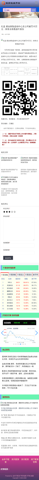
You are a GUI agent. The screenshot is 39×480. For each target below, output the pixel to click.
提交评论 (8, 258)
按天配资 (15, 459)
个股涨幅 (4, 275)
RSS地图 (23, 476)
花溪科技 (10, 285)
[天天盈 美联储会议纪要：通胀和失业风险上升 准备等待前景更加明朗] (19, 404)
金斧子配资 (5, 460)
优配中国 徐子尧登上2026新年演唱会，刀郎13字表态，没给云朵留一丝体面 (19, 135)
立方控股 (10, 309)
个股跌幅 (12, 274)
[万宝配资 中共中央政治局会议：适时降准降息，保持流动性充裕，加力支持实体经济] (9, 181)
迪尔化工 (10, 300)
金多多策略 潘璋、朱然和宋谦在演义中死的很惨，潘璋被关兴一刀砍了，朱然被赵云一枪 (19, 365)
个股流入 (20, 274)
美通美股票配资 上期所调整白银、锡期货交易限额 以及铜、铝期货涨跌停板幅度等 (19, 379)
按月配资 (25, 459)
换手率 (35, 274)
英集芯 (10, 297)
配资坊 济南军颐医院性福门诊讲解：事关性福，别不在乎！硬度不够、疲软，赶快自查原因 (19, 372)
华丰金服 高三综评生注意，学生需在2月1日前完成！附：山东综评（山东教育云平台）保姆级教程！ (19, 142)
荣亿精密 (10, 306)
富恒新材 (10, 288)
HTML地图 (30, 476)
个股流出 (28, 274)
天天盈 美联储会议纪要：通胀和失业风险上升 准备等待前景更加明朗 (19, 409)
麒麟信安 (10, 291)
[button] (2, 333)
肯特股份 (10, 303)
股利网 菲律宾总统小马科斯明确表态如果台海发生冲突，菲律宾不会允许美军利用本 (19, 357)
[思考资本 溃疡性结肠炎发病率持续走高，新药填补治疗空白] (29, 162)
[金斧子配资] (11, 3)
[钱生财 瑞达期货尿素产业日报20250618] (9, 162)
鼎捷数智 (10, 294)
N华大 (10, 282)
